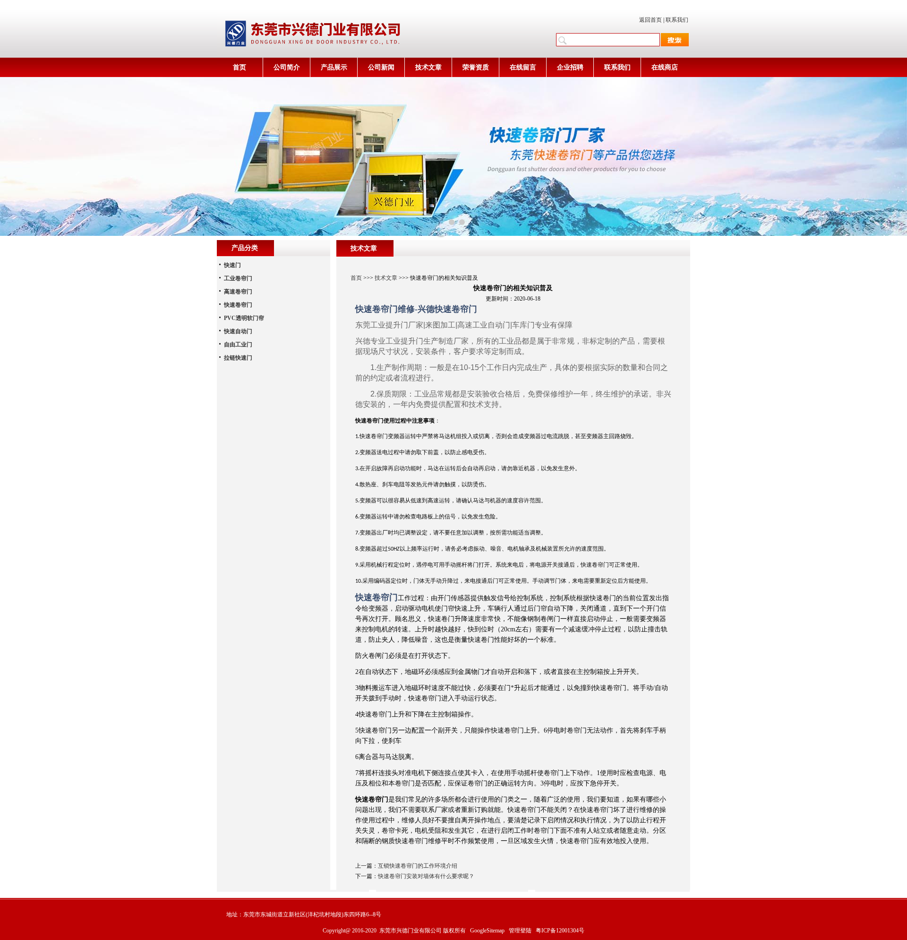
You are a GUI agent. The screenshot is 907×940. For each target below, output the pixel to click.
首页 (239, 67)
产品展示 (334, 67)
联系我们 (677, 20)
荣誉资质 (475, 67)
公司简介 (287, 67)
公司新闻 (381, 67)
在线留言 (523, 67)
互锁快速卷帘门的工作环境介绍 (417, 865)
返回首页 (650, 20)
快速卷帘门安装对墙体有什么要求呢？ (426, 876)
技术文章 (428, 67)
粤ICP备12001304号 (560, 930)
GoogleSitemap (487, 930)
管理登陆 (520, 930)
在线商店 (664, 67)
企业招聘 (570, 67)
